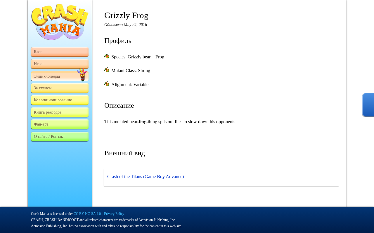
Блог (38, 51)
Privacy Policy (114, 214)
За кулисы (42, 88)
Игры (38, 63)
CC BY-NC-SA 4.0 (87, 214)
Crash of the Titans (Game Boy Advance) (145, 176)
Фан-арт (41, 124)
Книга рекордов (48, 112)
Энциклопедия (47, 76)
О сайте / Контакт (49, 136)
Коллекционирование (53, 100)
